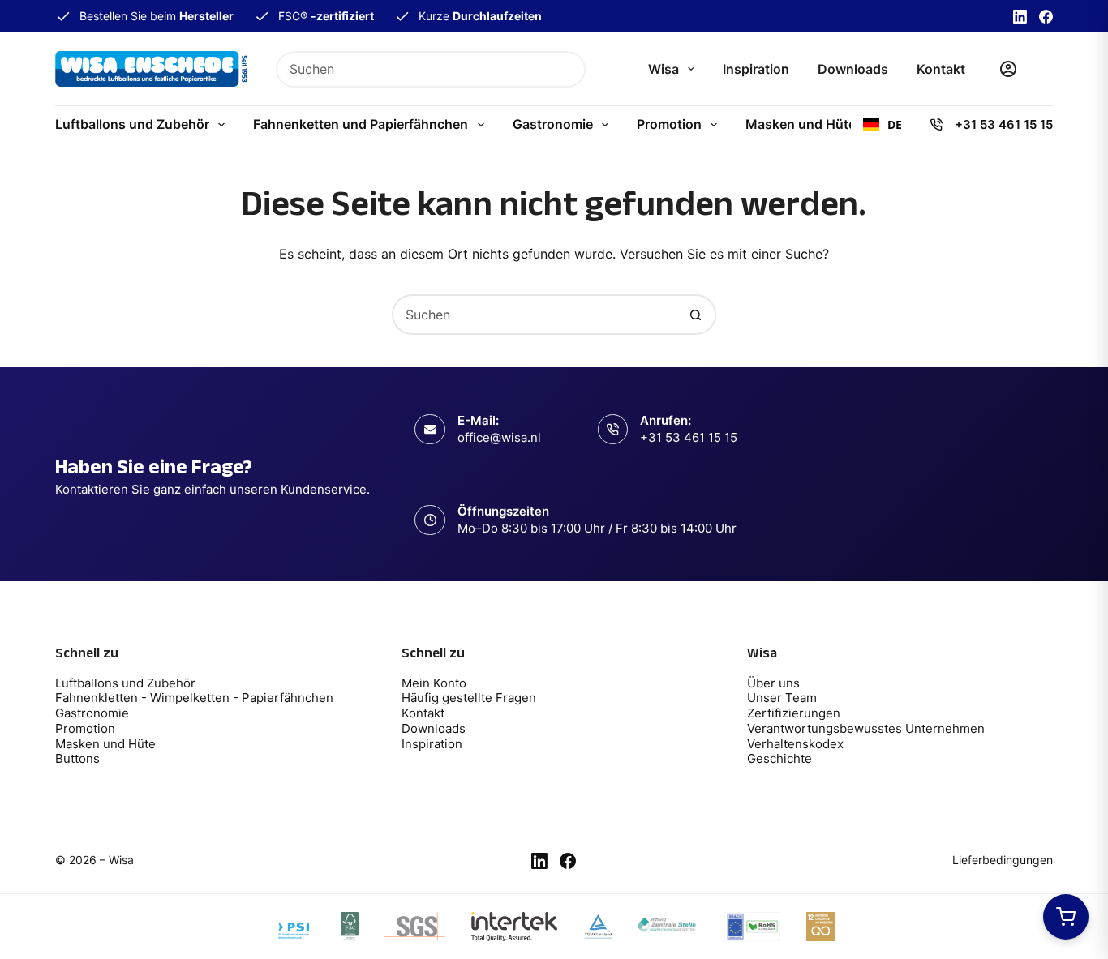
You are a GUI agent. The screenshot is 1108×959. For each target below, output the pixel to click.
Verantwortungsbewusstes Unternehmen (866, 728)
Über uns (773, 683)
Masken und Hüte (800, 124)
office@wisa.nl (499, 437)
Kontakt (941, 69)
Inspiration (756, 69)
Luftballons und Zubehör (132, 124)
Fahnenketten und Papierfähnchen (360, 124)
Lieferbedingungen (1002, 860)
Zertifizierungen (793, 713)
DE (894, 125)
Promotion (669, 124)
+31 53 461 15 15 (1004, 124)
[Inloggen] (1008, 69)
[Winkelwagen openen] (1066, 917)
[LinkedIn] (1020, 17)
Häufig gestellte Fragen (469, 697)
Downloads (853, 69)
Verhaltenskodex (795, 743)
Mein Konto (434, 683)
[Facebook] (1046, 17)
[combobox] (414, 69)
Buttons (77, 758)
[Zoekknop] (567, 69)
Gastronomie (553, 124)
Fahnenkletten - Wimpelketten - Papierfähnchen (196, 697)
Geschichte (779, 758)
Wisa (663, 69)
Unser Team (782, 697)
